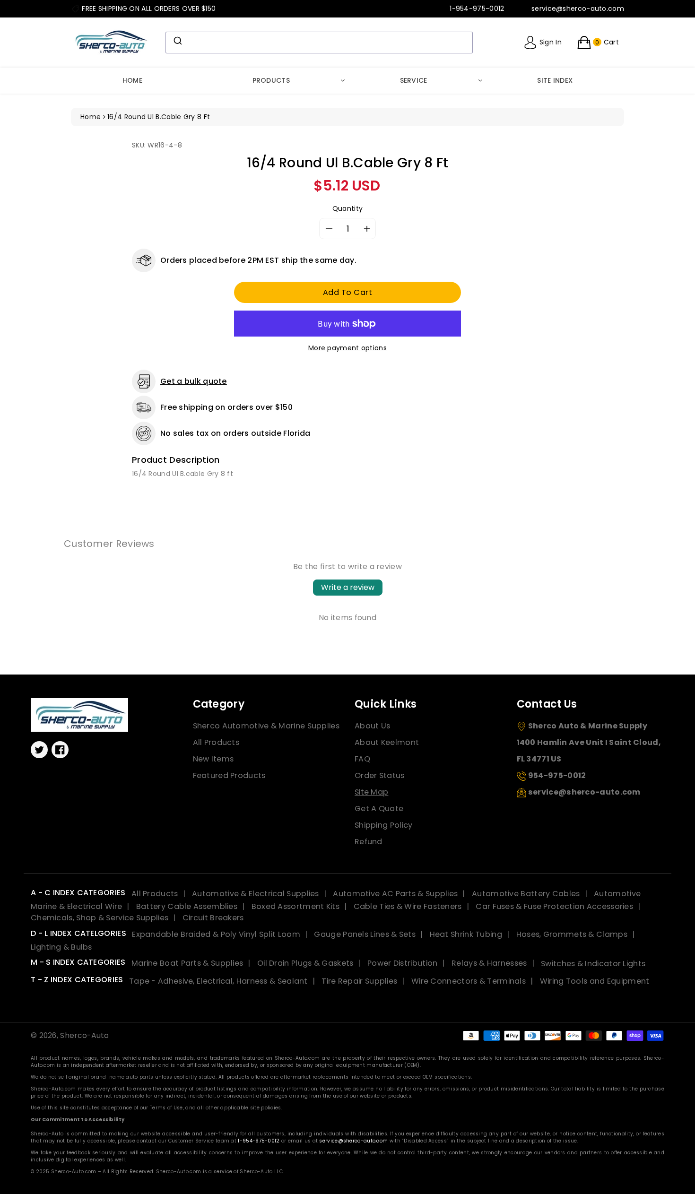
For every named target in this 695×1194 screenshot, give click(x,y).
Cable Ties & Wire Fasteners (408, 906)
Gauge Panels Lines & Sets (365, 934)
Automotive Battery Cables (526, 893)
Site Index (555, 80)
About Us (372, 725)
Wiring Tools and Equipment (595, 981)
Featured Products (229, 775)
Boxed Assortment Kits (295, 906)
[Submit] (177, 40)
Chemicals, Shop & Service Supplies (99, 917)
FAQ (362, 758)
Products (271, 80)
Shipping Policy (384, 825)
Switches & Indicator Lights (593, 963)
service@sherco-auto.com (353, 1140)
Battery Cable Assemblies (186, 906)
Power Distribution (402, 963)
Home (132, 80)
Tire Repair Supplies (359, 981)
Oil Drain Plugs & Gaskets (305, 963)
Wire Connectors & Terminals (468, 981)
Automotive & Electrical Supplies (255, 893)
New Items (213, 758)
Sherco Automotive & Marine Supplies (266, 725)
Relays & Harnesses (489, 963)
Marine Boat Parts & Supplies (187, 963)
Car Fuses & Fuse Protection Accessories (554, 906)
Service (413, 80)
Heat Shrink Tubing (466, 934)
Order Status (380, 775)
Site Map (371, 792)
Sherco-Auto (84, 1035)
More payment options (347, 348)
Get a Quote (379, 808)
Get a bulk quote (193, 381)
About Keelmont (387, 742)
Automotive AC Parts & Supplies (395, 893)
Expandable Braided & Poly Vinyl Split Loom (216, 934)
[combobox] (319, 42)
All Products (216, 742)
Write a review (347, 587)
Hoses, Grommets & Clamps (571, 934)
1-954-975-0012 (258, 1140)
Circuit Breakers (213, 917)
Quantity (347, 208)
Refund (368, 841)
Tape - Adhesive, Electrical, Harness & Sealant (218, 981)
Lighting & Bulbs (61, 947)
